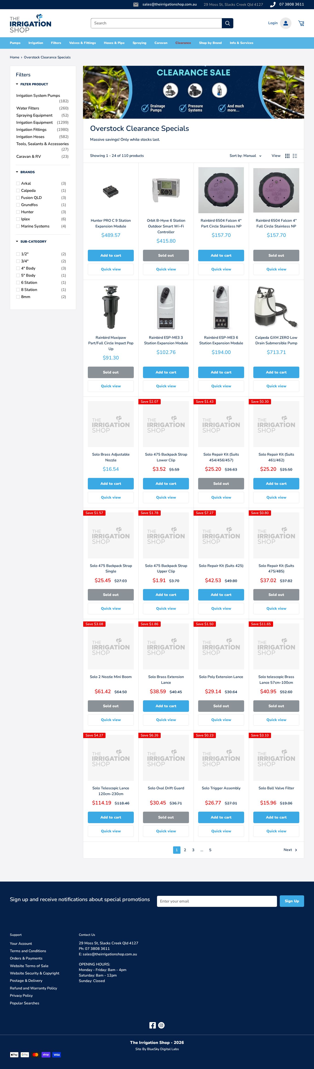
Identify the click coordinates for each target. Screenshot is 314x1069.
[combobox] (156, 23)
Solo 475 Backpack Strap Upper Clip (166, 568)
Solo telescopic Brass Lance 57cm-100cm (276, 679)
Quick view (111, 269)
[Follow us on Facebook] (152, 1025)
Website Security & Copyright (34, 973)
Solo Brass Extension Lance (166, 679)
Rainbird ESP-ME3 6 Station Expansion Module (221, 340)
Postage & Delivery (26, 980)
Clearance (183, 43)
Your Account (21, 943)
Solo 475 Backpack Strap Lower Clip (166, 457)
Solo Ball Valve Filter (276, 788)
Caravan (160, 43)
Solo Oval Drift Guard (166, 788)
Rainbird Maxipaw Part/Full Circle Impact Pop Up (110, 343)
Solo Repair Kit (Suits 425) (221, 565)
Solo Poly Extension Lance (221, 676)
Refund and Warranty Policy (33, 988)
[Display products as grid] (287, 156)
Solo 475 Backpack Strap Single (111, 568)
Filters (56, 43)
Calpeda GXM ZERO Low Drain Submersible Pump (276, 340)
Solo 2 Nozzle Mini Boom (111, 676)
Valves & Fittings (82, 43)
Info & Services (241, 43)
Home (14, 57)
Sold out (166, 255)
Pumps (15, 43)
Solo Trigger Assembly (221, 788)
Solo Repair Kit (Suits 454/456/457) (221, 457)
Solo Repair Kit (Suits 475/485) (276, 568)
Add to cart (110, 255)
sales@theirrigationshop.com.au (170, 4)
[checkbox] (43, 183)
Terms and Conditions (28, 951)
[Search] (227, 23)
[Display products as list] (295, 156)
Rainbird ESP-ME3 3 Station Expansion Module (166, 340)
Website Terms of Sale (29, 965)
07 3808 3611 (291, 4)
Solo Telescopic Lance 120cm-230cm (110, 791)
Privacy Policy (21, 995)
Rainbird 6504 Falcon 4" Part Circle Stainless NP (221, 223)
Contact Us (87, 935)
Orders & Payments (26, 958)
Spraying (140, 43)
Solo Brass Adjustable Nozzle (111, 457)
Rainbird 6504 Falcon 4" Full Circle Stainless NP (276, 223)
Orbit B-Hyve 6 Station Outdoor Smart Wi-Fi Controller (166, 226)
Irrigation (36, 43)
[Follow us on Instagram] (161, 1025)
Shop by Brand (210, 43)
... (201, 850)
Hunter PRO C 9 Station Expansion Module (111, 223)
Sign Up (292, 901)
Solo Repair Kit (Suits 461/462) (276, 457)
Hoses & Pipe (114, 43)
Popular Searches (24, 1003)
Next (288, 849)
